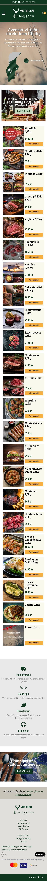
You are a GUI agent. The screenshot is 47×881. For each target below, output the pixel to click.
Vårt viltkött (23, 826)
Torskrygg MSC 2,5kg (31, 561)
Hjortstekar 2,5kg (32, 357)
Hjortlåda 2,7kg (30, 130)
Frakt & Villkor (23, 835)
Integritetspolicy (23, 838)
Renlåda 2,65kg (30, 266)
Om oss (23, 820)
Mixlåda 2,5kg (33, 173)
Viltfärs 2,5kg (33, 378)
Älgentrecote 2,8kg (33, 334)
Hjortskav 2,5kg (31, 493)
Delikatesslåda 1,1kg (33, 289)
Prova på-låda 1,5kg (33, 198)
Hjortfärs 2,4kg (30, 402)
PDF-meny (23, 829)
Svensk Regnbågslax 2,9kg (33, 539)
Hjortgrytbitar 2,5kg (33, 515)
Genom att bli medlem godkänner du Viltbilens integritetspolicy (23, 860)
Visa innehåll (34, 144)
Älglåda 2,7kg (33, 219)
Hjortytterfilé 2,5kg (33, 311)
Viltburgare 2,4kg (32, 447)
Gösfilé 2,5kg (32, 604)
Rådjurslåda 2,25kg (32, 243)
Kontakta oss (23, 823)
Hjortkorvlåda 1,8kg (33, 152)
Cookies (23, 841)
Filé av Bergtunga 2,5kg (31, 585)
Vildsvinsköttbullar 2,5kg (33, 470)
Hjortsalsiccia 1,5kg (33, 425)
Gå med (39, 854)
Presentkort (32, 627)
